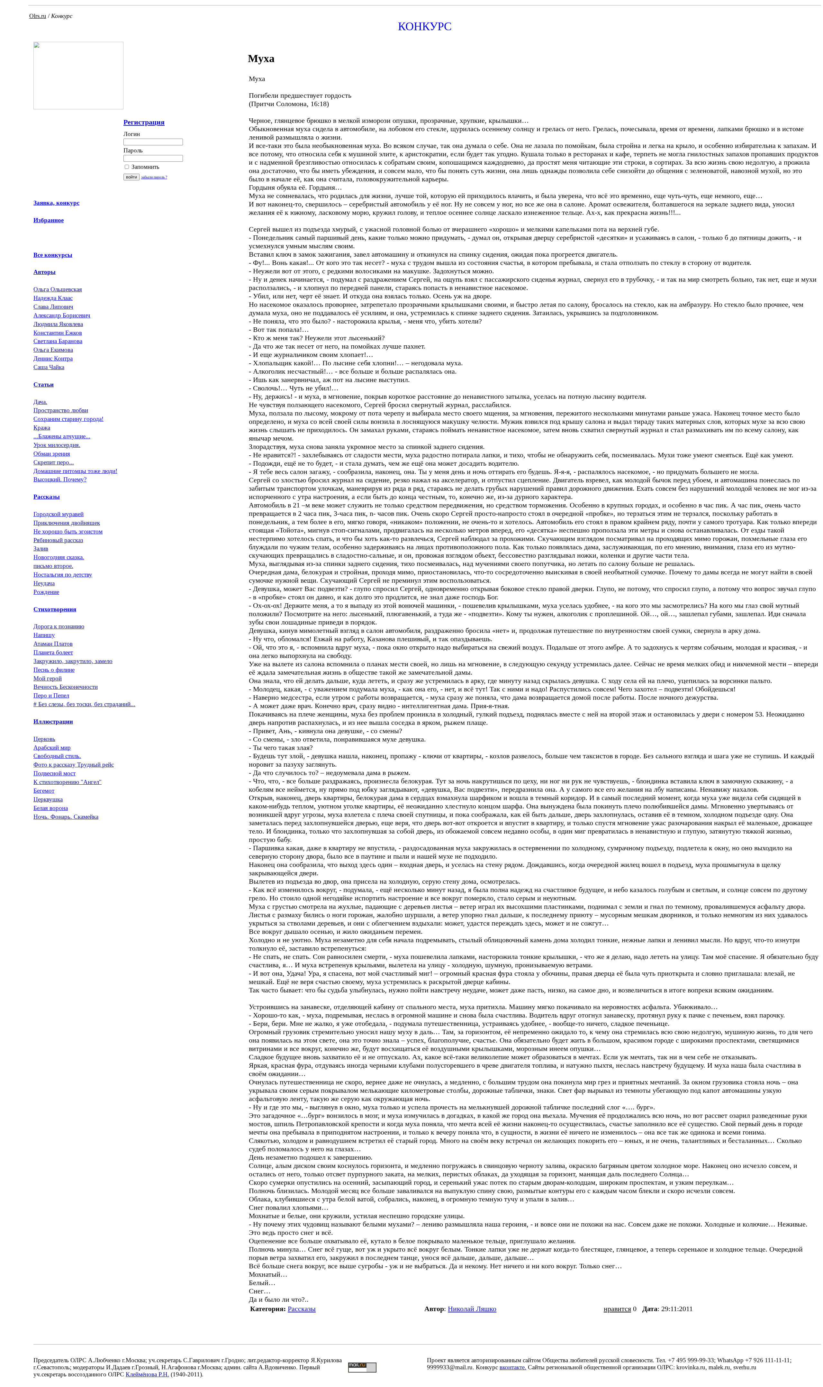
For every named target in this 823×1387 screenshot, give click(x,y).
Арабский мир (52, 747)
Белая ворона (50, 808)
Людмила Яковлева (58, 324)
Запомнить (144, 166)
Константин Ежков (57, 332)
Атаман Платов (53, 643)
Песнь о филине (54, 669)
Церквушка (48, 799)
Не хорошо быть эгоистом (68, 531)
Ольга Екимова (53, 349)
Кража (41, 427)
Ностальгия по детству (62, 574)
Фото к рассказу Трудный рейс (73, 764)
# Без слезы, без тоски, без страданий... (84, 704)
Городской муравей (58, 514)
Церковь (44, 738)
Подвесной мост (54, 773)
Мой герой (47, 678)
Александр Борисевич (61, 315)
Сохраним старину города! (68, 418)
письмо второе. (53, 565)
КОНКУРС (425, 26)
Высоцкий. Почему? (59, 479)
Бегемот (43, 790)
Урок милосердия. (56, 445)
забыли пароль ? (154, 177)
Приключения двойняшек (66, 522)
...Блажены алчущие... (61, 436)
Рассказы (302, 1309)
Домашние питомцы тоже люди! (75, 471)
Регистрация (144, 122)
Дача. (40, 401)
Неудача (44, 583)
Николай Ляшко (472, 1309)
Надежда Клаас (53, 298)
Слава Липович (53, 306)
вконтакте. (513, 1367)
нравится (617, 1309)
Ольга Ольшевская (57, 289)
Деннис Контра (53, 358)
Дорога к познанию (58, 626)
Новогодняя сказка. (58, 557)
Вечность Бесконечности (65, 686)
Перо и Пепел (51, 695)
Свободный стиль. (57, 756)
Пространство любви (60, 410)
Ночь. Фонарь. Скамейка (65, 816)
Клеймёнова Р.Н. (147, 1374)
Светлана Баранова (57, 341)
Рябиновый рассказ (58, 540)
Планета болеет (53, 652)
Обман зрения (51, 453)
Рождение (46, 592)
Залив (40, 548)
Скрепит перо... (53, 462)
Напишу (44, 635)
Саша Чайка (48, 367)
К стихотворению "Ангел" (67, 782)
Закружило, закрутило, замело (73, 661)
